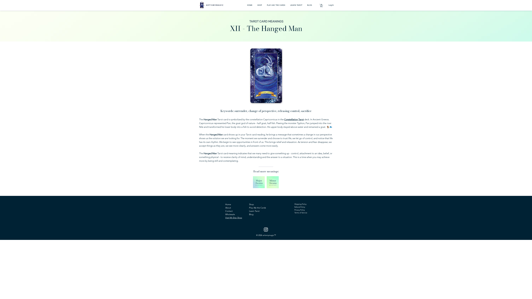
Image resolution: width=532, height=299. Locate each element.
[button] (321, 5)
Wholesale (230, 214)
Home (228, 204)
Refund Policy (299, 207)
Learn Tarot (254, 211)
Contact (229, 211)
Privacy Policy (299, 210)
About (228, 207)
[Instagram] (266, 229)
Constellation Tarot (294, 119)
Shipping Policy (300, 204)
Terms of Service (300, 213)
